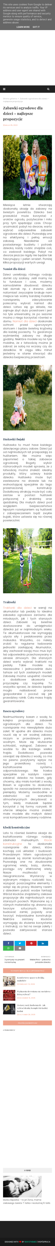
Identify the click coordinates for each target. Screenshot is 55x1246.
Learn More (23, 27)
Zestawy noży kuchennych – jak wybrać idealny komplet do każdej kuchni (32, 1008)
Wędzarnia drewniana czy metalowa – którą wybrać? (34, 993)
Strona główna (10, 98)
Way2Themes (31, 1241)
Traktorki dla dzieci (17, 608)
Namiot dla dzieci (25, 321)
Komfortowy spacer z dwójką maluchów (30, 979)
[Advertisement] (27, 54)
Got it (36, 27)
